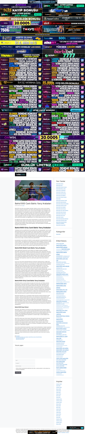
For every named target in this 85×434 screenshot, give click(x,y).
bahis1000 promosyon (59, 320)
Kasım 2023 (58, 414)
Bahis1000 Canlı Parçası (61, 208)
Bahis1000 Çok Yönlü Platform (62, 210)
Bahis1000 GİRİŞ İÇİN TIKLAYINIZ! (42, 34)
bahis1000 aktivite (58, 249)
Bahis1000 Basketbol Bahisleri (62, 218)
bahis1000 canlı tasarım (59, 267)
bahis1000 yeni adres (62, 348)
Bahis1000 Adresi (59, 183)
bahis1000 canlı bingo (66, 263)
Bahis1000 (58, 198)
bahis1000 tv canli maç (61, 334)
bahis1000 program (58, 317)
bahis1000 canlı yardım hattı (61, 268)
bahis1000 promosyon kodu (62, 323)
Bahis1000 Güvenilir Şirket (61, 220)
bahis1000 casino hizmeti (59, 270)
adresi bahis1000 (60, 243)
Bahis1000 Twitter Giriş (61, 192)
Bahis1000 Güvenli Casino (61, 187)
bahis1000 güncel (60, 293)
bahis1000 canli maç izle (62, 259)
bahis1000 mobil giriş (65, 305)
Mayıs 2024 (58, 404)
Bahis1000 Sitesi (61, 328)
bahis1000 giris (61, 283)
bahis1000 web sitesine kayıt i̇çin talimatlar (61, 345)
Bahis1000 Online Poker (20, 339)
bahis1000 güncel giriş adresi (60, 294)
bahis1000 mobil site (66, 306)
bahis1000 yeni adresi (62, 350)
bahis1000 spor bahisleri (59, 330)
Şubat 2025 (58, 390)
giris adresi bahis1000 (61, 359)
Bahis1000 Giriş (59, 185)
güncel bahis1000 (60, 365)
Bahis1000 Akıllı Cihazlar (61, 212)
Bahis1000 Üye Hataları (61, 207)
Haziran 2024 (59, 402)
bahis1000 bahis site (65, 250)
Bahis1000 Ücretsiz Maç (61, 213)
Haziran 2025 (59, 387)
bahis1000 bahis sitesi (61, 253)
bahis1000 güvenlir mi (61, 297)
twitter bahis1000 (61, 372)
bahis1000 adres (61, 245)
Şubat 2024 (58, 409)
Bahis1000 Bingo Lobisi (61, 188)
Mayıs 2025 (58, 389)
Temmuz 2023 (59, 420)
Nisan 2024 (58, 405)
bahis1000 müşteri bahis (59, 307)
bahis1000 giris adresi (61, 286)
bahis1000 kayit (59, 302)
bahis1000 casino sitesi (62, 274)
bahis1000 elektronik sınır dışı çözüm (61, 280)
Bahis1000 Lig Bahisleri (60, 190)
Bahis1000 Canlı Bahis (61, 262)
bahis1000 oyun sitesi (61, 310)
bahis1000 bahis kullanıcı (59, 250)
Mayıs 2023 (58, 424)
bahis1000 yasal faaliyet (59, 346)
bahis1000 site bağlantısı (66, 327)
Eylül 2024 (58, 397)
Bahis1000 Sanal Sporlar (61, 193)
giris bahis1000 (60, 361)
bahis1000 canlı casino (60, 264)
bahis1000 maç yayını (59, 305)
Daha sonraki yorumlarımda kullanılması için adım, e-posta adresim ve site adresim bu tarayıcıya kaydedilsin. (33, 369)
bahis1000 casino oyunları (61, 272)
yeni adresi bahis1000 (59, 373)
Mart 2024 (58, 407)
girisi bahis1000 (59, 363)
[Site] (21, 60)
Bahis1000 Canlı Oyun (60, 215)
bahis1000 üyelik (60, 354)
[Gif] (42, 83)
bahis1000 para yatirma (61, 313)
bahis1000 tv (59, 333)
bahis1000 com (59, 275)
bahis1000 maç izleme (60, 303)
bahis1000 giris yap (61, 289)
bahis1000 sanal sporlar (60, 325)
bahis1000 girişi (61, 291)
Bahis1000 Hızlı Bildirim (61, 195)
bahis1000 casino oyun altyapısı (60, 271)
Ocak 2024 (58, 410)
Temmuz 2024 (59, 400)
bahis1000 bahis (65, 249)
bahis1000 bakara (59, 255)
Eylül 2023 (58, 417)
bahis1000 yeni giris (61, 351)
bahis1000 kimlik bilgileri (66, 302)
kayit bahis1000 (61, 367)
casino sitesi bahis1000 (62, 358)
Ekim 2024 (58, 395)
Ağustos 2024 (59, 399)
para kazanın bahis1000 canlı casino (60, 370)
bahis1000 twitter (60, 341)
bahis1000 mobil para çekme (60, 306)
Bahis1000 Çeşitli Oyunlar (61, 205)
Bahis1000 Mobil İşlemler (61, 202)
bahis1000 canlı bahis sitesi (59, 263)
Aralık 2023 (58, 412)
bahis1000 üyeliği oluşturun (59, 355)
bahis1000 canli (66, 257)
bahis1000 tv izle (59, 339)
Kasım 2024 (58, 394)
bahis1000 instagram (61, 301)
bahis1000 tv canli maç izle (61, 337)
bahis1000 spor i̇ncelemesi (66, 330)
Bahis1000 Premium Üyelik (61, 200)
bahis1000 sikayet (59, 327)
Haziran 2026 (59, 384)
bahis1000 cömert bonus (65, 275)
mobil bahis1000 (58, 369)
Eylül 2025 (58, 385)
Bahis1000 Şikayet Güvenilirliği (62, 203)
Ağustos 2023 (59, 419)
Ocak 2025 (58, 392)
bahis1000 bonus (59, 257)
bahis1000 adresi (61, 247)
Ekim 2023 (58, 415)
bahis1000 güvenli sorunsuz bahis (60, 298)
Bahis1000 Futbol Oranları (61, 197)
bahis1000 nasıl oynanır (66, 307)
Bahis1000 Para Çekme (62, 316)
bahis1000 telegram (61, 331)
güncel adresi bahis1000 (61, 364)
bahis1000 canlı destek (62, 266)
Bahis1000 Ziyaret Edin (60, 225)
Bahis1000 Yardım (59, 217)
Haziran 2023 (59, 422)
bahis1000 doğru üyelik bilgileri (60, 279)
